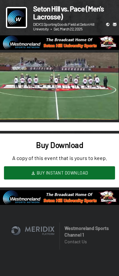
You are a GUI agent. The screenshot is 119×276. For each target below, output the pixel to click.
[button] (12, 108)
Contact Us (75, 241)
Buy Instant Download (61, 173)
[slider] (59, 96)
